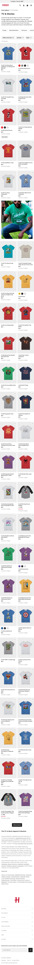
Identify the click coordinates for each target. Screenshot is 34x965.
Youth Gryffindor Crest (7, 162)
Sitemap (3, 960)
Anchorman (11, 875)
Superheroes (5, 880)
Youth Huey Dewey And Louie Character (7, 720)
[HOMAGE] (5, 5)
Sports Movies (20, 878)
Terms (8, 960)
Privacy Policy (15, 960)
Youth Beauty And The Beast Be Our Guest (24, 536)
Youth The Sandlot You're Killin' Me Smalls (25, 163)
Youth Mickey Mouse (24, 68)
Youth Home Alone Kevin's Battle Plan (23, 444)
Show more (17, 825)
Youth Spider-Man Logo (24, 474)
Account (3, 939)
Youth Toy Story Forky (7, 263)
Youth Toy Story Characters (5, 193)
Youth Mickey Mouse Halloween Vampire (24, 690)
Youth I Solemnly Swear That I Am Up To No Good (25, 264)
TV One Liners (11, 882)
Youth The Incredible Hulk (8, 385)
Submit (31, 950)
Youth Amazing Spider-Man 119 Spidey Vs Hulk (7, 504)
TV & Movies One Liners (24, 882)
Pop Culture (5, 10)
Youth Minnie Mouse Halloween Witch (6, 598)
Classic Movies (5, 876)
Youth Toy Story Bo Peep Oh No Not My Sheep (25, 812)
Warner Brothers (13, 30)
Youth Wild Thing (23, 385)
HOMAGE (8, 957)
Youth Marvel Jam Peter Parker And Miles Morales (25, 720)
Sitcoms (12, 878)
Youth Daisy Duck (23, 569)
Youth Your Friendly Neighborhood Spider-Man (7, 781)
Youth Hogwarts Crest (7, 413)
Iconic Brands (4, 921)
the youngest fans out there (23, 843)
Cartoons (28, 875)
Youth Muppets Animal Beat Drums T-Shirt (7, 474)
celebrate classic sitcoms (9, 864)
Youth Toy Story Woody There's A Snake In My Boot (7, 295)
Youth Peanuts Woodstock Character (7, 750)
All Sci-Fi (4, 875)
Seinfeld (7, 878)
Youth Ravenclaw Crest (24, 750)
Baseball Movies (20, 875)
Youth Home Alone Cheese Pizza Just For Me (8, 444)
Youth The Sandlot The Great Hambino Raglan (7, 812)
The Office (13, 880)
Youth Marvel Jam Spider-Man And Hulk (8, 355)
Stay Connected (5, 926)
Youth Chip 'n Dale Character (23, 355)
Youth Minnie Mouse (6, 130)
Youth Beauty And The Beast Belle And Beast (24, 598)
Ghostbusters (15, 876)
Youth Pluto (21, 296)
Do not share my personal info (9, 962)
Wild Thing (4, 884)
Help (2, 934)
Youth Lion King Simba (7, 325)
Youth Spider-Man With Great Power (24, 97)
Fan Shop (3, 908)
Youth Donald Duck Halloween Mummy (6, 566)
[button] (27, 5)
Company (3, 930)
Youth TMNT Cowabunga (8, 659)
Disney (4, 30)
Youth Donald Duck (6, 631)
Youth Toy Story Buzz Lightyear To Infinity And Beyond (8, 67)
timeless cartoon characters (15, 866)
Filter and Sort (7, 38)
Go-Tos (3, 917)
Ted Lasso (24, 30)
